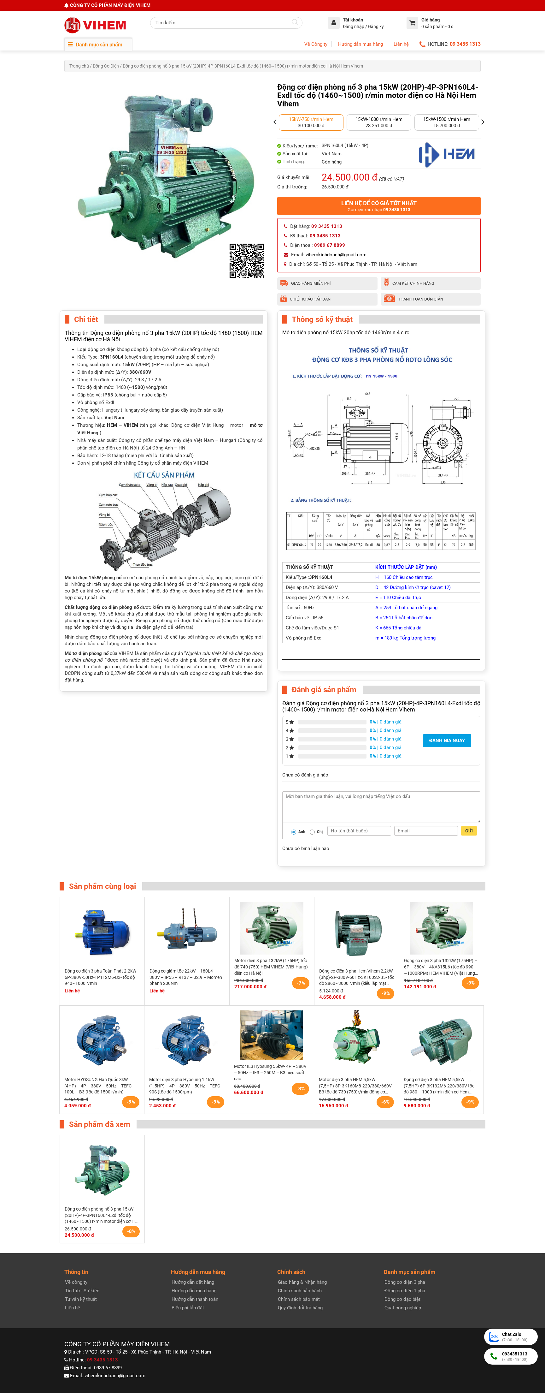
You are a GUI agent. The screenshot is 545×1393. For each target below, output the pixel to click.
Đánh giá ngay (447, 740)
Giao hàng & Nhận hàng (302, 1282)
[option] (311, 122)
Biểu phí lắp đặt (188, 1308)
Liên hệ (401, 44)
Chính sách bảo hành (300, 1291)
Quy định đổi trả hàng (300, 1308)
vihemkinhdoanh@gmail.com (336, 255)
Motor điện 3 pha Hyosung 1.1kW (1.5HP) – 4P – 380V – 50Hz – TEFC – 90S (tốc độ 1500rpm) (186, 1085)
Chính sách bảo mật (299, 1299)
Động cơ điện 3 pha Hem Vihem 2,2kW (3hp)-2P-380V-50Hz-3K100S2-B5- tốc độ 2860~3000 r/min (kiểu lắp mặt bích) (356, 977)
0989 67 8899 (108, 1368)
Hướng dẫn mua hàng (360, 44)
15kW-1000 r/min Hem (378, 119)
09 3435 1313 (465, 44)
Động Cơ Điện (106, 65)
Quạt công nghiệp (402, 1308)
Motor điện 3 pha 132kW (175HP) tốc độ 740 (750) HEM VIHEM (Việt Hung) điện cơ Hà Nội (271, 966)
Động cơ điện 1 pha (404, 1291)
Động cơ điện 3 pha (404, 1282)
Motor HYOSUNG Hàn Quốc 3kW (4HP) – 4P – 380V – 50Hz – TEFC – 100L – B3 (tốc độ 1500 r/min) (99, 1085)
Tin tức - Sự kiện (82, 1291)
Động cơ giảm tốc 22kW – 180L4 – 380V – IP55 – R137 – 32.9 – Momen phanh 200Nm (185, 977)
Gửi (469, 830)
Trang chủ (79, 65)
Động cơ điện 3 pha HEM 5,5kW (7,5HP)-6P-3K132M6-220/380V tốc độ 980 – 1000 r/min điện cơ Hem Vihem (439, 1086)
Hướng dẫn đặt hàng (193, 1282)
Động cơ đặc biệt (402, 1299)
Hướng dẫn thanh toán (195, 1299)
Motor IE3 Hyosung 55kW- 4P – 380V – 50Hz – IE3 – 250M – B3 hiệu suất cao (270, 1072)
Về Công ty (315, 44)
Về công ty (76, 1282)
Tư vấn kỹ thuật (81, 1299)
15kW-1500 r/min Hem (446, 119)
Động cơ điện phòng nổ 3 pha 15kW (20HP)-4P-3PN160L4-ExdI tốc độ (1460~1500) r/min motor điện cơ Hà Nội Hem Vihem (101, 1215)
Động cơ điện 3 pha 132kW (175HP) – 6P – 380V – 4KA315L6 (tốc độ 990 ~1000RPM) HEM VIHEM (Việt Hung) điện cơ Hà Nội (440, 967)
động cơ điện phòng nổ (114, 607)
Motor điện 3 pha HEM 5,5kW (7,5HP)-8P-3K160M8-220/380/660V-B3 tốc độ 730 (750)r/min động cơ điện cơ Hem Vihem (356, 1086)
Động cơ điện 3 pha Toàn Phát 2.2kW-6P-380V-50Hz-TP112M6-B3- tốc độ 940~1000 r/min (101, 977)
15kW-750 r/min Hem (311, 119)
